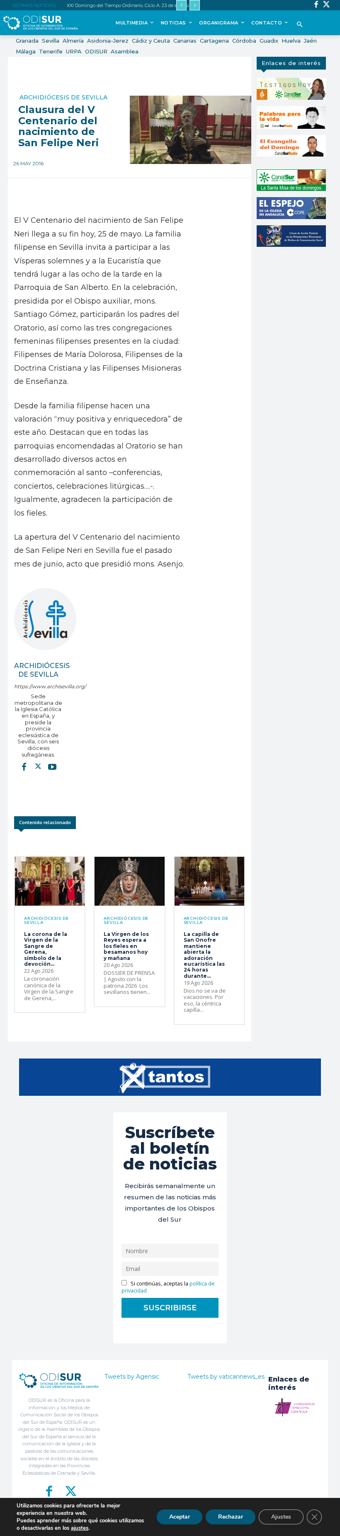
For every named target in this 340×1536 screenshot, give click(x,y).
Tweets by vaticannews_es (226, 1376)
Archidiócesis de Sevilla (63, 97)
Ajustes (281, 1517)
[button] (299, 25)
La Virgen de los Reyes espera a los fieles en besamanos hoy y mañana (126, 946)
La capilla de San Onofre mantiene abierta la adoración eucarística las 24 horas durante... (204, 955)
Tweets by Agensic (131, 1376)
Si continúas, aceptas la (168, 1287)
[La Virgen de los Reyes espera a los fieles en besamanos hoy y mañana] (129, 881)
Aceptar (179, 1517)
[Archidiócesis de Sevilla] (45, 619)
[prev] (181, 5)
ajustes (79, 1528)
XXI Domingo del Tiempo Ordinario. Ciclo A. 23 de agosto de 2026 (136, 5)
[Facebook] (316, 5)
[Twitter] (326, 5)
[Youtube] (52, 766)
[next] (194, 5)
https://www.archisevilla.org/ (38, 686)
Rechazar (230, 1517)
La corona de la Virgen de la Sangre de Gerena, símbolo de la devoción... (45, 949)
